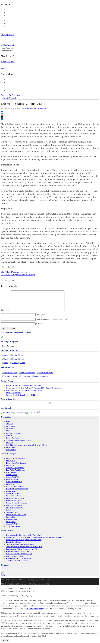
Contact (8, 29)
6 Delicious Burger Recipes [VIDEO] (19, 554)
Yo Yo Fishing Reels (13, 526)
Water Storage (11, 522)
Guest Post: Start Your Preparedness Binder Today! (24, 390)
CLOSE (5, 641)
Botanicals (10, 465)
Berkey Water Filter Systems (16, 463)
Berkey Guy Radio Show (15, 438)
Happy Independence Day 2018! (17, 551)
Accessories (11, 85)
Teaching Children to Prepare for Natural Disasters (24, 547)
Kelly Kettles (10, 484)
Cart (7, 12)
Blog (7, 21)
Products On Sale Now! (10, 95)
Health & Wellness (12, 479)
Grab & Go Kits (11, 475)
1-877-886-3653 (7, 62)
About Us (9, 26)
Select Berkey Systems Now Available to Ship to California (26, 445)
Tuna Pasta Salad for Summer (16, 561)
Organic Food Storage (14, 493)
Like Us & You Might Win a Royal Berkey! (18, 275)
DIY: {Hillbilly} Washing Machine (14, 272)
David (5, 108)
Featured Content (30, 108)
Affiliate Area (10, 447)
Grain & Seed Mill (12, 477)
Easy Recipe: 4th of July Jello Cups (18, 558)
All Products (11, 82)
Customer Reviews (14, 88)
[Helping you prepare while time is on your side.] (7, 45)
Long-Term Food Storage (15, 486)
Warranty (9, 443)
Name (42, 315)
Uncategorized (11, 519)
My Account (10, 10)
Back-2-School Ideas (13, 393)
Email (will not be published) (51, 319)
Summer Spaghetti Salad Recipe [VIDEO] (20, 395)
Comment (5, 310)
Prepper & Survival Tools (15, 498)
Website (39, 324)
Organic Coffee (11, 491)
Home (8, 80)
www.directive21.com (34, 609)
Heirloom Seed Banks (14, 482)
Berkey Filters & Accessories (16, 458)
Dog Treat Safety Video (14, 556)
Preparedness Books (13, 496)
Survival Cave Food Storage (16, 515)
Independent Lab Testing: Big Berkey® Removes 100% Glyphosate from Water (34, 388)
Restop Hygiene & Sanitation (16, 503)
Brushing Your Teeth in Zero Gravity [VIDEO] (21, 549)
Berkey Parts (10, 461)
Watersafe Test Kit (12, 524)
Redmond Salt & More (14, 501)
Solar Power (10, 510)
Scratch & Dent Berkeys (14, 508)
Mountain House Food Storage (17, 489)
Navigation (7, 34)
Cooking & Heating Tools (15, 468)
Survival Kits (10, 517)
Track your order (11, 18)
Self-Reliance (41, 108)
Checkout (9, 15)
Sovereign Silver (12, 512)
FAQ (7, 23)
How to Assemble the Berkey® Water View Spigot (23, 386)
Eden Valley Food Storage (15, 470)
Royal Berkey (11, 450)
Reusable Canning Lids (14, 505)
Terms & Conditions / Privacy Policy (18, 440)
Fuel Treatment (11, 472)
